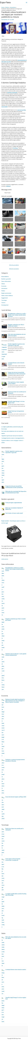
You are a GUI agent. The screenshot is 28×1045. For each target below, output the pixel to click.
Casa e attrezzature (6, 281)
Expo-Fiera (5, 2)
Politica (3, 290)
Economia (3, 286)
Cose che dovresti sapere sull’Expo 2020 (15, 797)
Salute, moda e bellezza (7, 295)
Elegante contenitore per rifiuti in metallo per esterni (16, 325)
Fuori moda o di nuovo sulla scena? (14, 513)
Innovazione (4, 19)
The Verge (15, 148)
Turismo (3, 302)
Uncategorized (4, 305)
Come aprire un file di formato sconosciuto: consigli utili (12, 859)
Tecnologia (4, 300)
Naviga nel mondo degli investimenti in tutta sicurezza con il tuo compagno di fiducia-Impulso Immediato (15, 701)
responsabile (4, 106)
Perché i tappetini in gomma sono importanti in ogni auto (16, 344)
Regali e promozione (6, 293)
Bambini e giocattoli (6, 279)
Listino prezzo (4, 559)
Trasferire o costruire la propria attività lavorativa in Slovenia (15, 760)
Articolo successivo (14, 269)
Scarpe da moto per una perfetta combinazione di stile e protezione (16, 373)
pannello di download (12, 92)
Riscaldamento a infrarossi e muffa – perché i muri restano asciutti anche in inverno (17, 315)
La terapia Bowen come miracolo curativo (15, 969)
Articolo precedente (14, 265)
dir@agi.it (8, 186)
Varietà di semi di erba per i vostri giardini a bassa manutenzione (15, 654)
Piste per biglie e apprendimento (13, 502)
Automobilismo (5, 276)
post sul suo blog (22, 110)
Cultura (3, 283)
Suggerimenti (4, 298)
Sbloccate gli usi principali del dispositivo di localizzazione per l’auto (15, 492)
